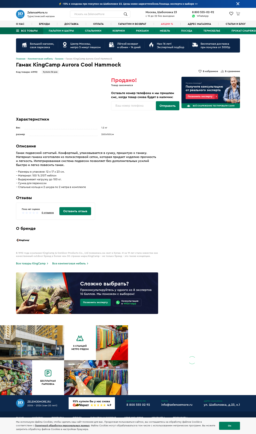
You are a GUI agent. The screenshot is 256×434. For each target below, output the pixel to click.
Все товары (29, 30)
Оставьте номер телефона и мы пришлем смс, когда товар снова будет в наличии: (142, 95)
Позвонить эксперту (200, 96)
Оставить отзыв (75, 211)
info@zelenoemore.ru (176, 404)
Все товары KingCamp (31, 263)
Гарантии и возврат (132, 24)
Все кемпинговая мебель (69, 263)
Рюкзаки (142, 30)
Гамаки (59, 59)
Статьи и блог (236, 24)
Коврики (119, 30)
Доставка (71, 24)
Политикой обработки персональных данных (62, 425)
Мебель (165, 30)
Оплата (98, 24)
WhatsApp (203, 16)
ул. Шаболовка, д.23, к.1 (222, 404)
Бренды (44, 24)
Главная (20, 59)
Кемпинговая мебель (40, 59)
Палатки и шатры (61, 30)
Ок (229, 426)
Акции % (167, 24)
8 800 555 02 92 (138, 404)
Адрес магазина (199, 24)
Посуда (186, 30)
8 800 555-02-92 (203, 12)
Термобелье (211, 30)
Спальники (93, 30)
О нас (20, 24)
